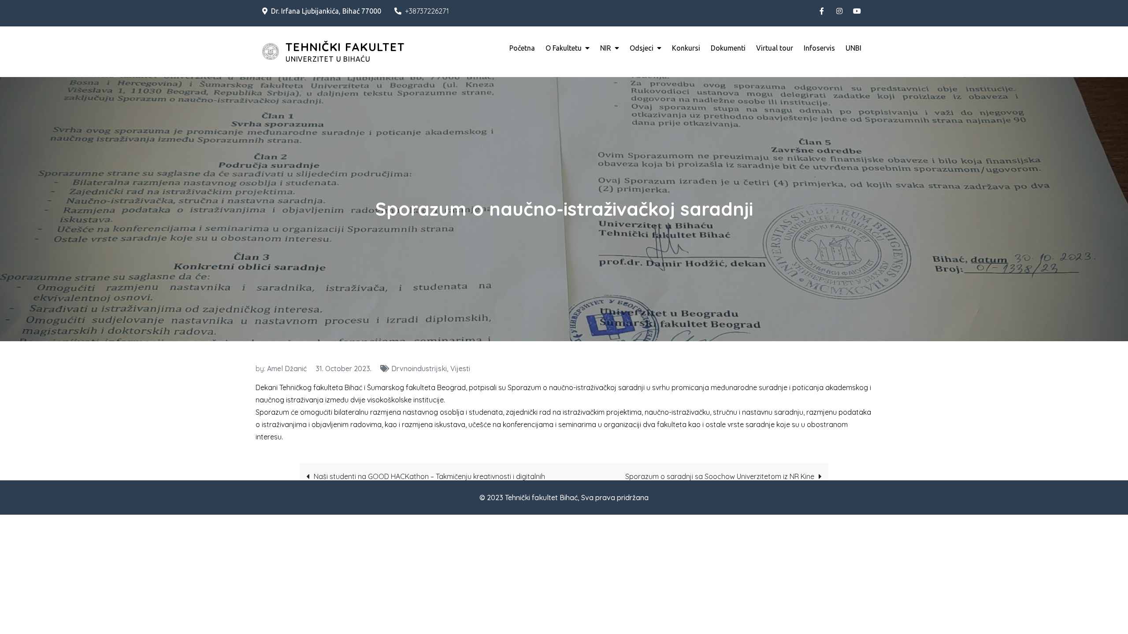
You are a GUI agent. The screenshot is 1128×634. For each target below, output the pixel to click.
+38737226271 (427, 11)
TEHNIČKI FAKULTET (345, 47)
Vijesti (460, 368)
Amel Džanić (287, 368)
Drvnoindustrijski (419, 368)
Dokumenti (728, 48)
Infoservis (819, 48)
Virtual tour (774, 48)
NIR (605, 48)
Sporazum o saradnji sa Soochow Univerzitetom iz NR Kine (719, 476)
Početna (522, 48)
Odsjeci (641, 48)
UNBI (853, 48)
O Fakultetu (563, 48)
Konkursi (686, 48)
